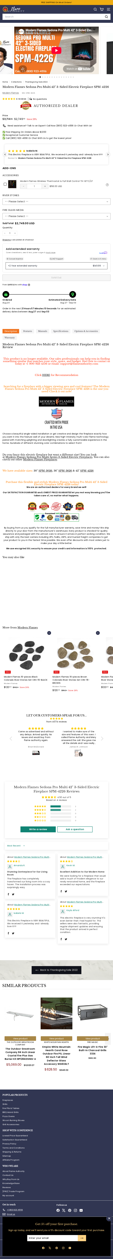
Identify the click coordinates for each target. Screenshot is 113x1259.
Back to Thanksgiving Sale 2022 (59, 970)
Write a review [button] (38, 829)
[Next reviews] (108, 154)
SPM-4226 (87, 470)
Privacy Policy (9, 1143)
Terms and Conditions (14, 1147)
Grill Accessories (11, 1124)
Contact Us (8, 1175)
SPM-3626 (65, 470)
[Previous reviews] (5, 154)
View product (20, 1038)
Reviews (7, 1187)
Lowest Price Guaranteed (15, 1135)
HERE (46, 375)
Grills (5, 1104)
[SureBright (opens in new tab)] (103, 252)
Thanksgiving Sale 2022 (36, 82)
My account (8, 1195)
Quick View (107, 184)
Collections (16, 82)
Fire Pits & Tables (11, 1108)
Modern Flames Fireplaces (40, 459)
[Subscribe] (82, 1238)
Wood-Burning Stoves (14, 1120)
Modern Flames (11, 92)
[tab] (11, 331)
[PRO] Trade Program (13, 1191)
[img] (56, 718)
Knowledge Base (11, 1183)
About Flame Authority (13, 1171)
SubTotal (8, 223)
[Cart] (101, 9)
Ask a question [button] (75, 829)
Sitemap (7, 1156)
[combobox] (56, 17)
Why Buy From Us (11, 1179)
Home (5, 82)
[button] (9, 98)
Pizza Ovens (9, 1116)
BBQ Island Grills (11, 1112)
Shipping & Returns (12, 1151)
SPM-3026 (45, 470)
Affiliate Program (11, 1160)
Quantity (8, 227)
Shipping (7, 240)
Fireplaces (8, 1100)
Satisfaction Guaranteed (15, 1139)
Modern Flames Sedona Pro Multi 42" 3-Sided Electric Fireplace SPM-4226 (28, 858)
